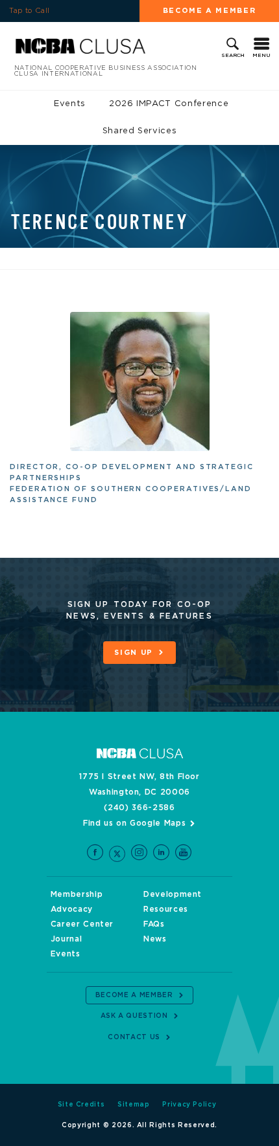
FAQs (154, 924)
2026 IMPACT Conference (168, 104)
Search (233, 55)
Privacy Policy (189, 1104)
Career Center (82, 924)
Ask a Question (134, 1016)
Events (70, 104)
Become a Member (209, 10)
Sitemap (133, 1104)
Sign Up (133, 652)
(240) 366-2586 (139, 807)
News (155, 939)
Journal (66, 939)
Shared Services (140, 131)
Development (172, 894)
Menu (261, 55)
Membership (77, 894)
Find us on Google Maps (134, 823)
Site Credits (81, 1104)
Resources (165, 909)
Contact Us (134, 1037)
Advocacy (72, 909)
